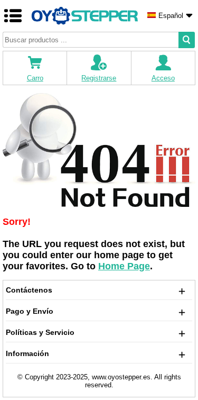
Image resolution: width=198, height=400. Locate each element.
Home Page (124, 266)
